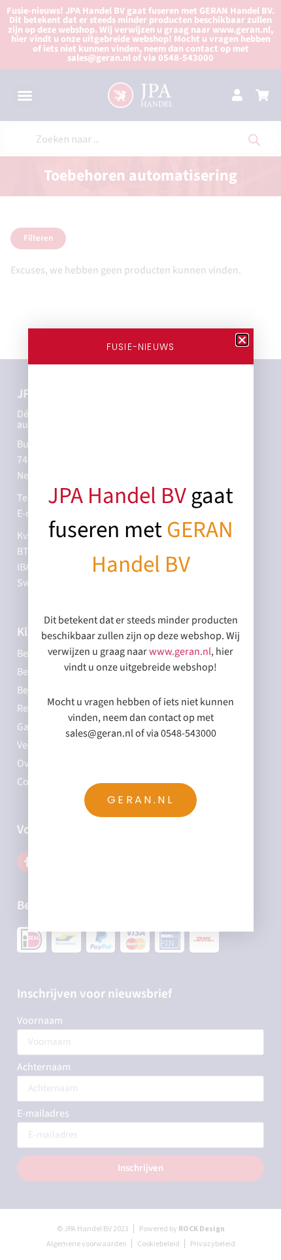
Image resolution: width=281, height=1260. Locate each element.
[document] (140, 630)
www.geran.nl (180, 651)
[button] (242, 340)
